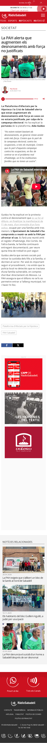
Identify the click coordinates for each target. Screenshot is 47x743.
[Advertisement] (23, 476)
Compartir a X (18, 345)
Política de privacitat (23, 718)
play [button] (3, 99)
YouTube (36, 735)
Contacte (8, 710)
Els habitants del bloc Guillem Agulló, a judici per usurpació (23, 617)
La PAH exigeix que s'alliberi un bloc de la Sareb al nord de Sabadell (23, 579)
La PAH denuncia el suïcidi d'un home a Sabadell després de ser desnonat (23, 656)
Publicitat (20, 714)
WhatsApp (43, 735)
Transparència (19, 710)
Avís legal (10, 714)
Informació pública (35, 710)
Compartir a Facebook (6, 345)
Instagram (3, 735)
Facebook (17, 735)
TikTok (23, 735)
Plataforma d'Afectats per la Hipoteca (20, 326)
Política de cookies (33, 714)
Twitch (30, 735)
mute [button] (43, 99)
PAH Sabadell (9, 332)
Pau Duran (13, 89)
